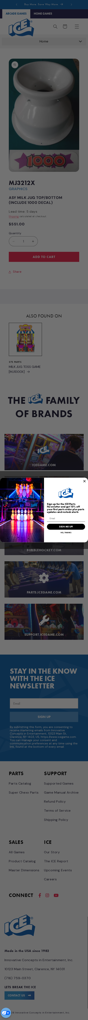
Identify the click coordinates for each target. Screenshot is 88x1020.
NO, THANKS (66, 533)
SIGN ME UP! (66, 526)
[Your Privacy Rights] (6, 1013)
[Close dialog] (84, 481)
